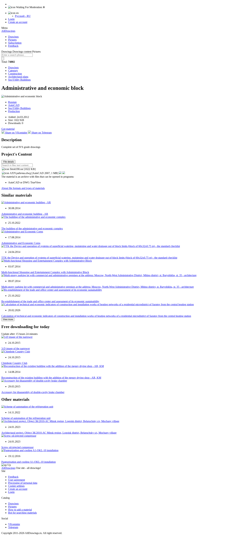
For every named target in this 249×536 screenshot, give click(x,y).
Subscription (15, 42)
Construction (15, 73)
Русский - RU (23, 16)
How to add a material (20, 509)
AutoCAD (13, 105)
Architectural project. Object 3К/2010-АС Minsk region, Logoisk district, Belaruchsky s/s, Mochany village (59, 432)
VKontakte (14, 524)
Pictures (12, 39)
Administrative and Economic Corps (20, 243)
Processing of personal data (22, 482)
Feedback (13, 45)
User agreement (16, 479)
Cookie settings (16, 485)
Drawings (13, 36)
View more (8, 319)
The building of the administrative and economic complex (32, 228)
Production (14, 111)
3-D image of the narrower (15, 348)
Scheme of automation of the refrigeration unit (25, 418)
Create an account (17, 22)
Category (13, 70)
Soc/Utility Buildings (19, 79)
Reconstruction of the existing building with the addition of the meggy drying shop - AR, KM (51, 377)
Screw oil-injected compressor (17, 447)
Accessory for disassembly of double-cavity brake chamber (32, 392)
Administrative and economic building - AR (24, 214)
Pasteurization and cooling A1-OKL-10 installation (28, 461)
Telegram (13, 527)
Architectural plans (18, 76)
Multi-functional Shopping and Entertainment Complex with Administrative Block (45, 272)
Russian (12, 102)
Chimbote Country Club (14, 363)
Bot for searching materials (22, 512)
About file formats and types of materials (23, 188)
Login (11, 19)
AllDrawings (8, 30)
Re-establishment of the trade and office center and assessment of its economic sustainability (50, 301)
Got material (8, 128)
